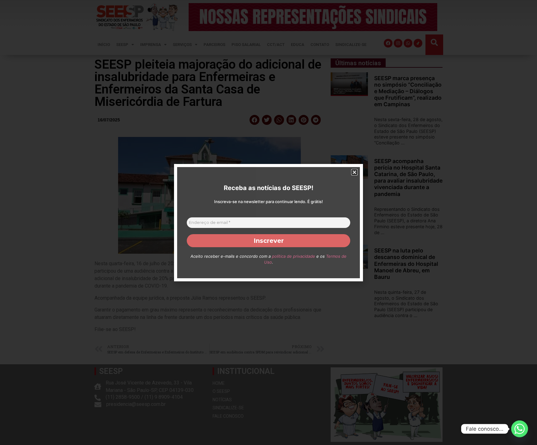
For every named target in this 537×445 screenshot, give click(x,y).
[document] (268, 222)
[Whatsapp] (519, 428)
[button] (354, 172)
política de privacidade (293, 256)
